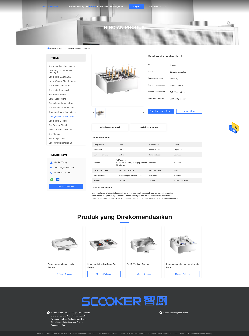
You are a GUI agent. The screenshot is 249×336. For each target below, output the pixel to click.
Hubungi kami (117, 6)
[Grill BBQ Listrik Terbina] (143, 244)
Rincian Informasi (110, 127)
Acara (100, 6)
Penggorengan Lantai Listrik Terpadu (61, 265)
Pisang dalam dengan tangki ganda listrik (182, 265)
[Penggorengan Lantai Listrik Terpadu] (64, 244)
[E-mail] (58, 179)
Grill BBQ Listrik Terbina (138, 264)
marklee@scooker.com (64, 167)
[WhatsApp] (52, 179)
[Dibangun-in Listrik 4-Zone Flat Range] (104, 244)
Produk (92, 6)
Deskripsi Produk (148, 127)
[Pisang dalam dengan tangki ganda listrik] (182, 244)
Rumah (72, 6)
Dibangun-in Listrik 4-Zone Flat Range (101, 265)
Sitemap (40, 333)
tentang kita (82, 6)
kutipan (136, 6)
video (106, 6)
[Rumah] (50, 6)
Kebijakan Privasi (53, 333)
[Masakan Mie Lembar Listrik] (118, 80)
